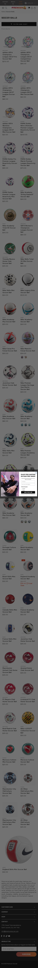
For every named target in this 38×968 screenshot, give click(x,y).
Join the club (28, 492)
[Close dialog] (36, 473)
